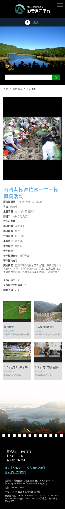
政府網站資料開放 (15, 472)
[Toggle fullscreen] (58, 100)
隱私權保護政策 (36, 467)
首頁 (5, 88)
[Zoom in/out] (50, 100)
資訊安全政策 (13, 467)
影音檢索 (17, 88)
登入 (36, 22)
